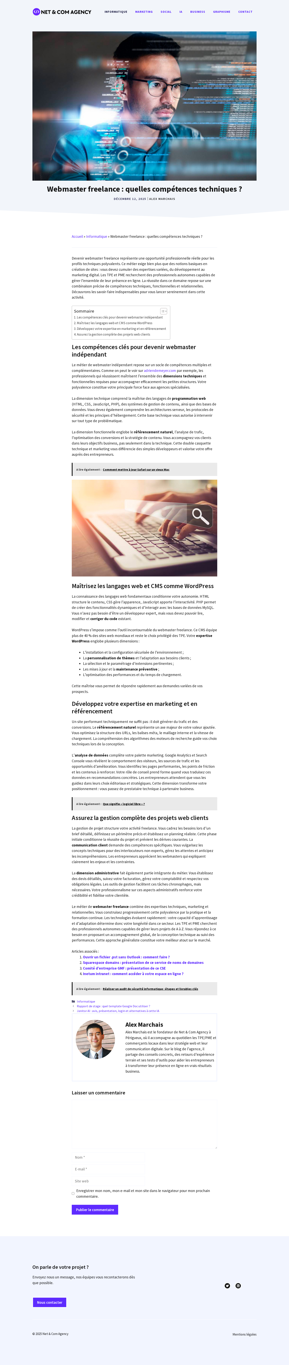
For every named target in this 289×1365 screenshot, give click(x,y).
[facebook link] (238, 1286)
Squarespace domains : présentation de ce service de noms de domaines (143, 962)
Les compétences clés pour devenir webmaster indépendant (120, 317)
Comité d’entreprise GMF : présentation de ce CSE (124, 968)
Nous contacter (49, 1302)
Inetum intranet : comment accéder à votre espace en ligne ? (133, 973)
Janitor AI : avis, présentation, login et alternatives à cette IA (118, 1011)
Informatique (116, 12)
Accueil (77, 236)
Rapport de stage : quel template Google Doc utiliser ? (113, 1006)
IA (180, 12)
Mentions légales (245, 1334)
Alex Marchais (162, 199)
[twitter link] (227, 1286)
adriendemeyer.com (160, 370)
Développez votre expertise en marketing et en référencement (121, 329)
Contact (245, 12)
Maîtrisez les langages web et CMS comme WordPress (114, 323)
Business (197, 12)
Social (166, 12)
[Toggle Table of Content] (161, 311)
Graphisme (221, 12)
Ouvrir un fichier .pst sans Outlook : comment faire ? (126, 957)
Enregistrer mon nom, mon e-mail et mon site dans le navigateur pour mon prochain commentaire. (143, 1193)
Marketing (144, 12)
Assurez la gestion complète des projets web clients (113, 334)
